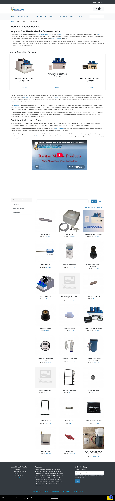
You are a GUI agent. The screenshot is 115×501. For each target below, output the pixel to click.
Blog (71, 16)
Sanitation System (56, 38)
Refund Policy (66, 491)
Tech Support (40, 16)
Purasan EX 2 (16, 212)
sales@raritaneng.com (20, 477)
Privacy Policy (55, 491)
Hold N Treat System (18, 208)
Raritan (60, 34)
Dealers (79, 16)
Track (77, 481)
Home (13, 16)
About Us (52, 16)
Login (94, 2)
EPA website (39, 136)
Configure (24, 87)
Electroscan (56, 97)
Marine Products (24, 16)
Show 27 (99, 207)
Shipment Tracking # (80, 469)
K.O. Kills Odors (59, 128)
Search (94, 201)
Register (100, 2)
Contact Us (63, 16)
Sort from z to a (89, 207)
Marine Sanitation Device (43, 34)
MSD (99, 34)
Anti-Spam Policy (78, 491)
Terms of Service (36, 491)
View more (48, 236)
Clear (99, 201)
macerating (26, 97)
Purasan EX (16, 105)
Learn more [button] (54, 498)
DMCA (46, 491)
